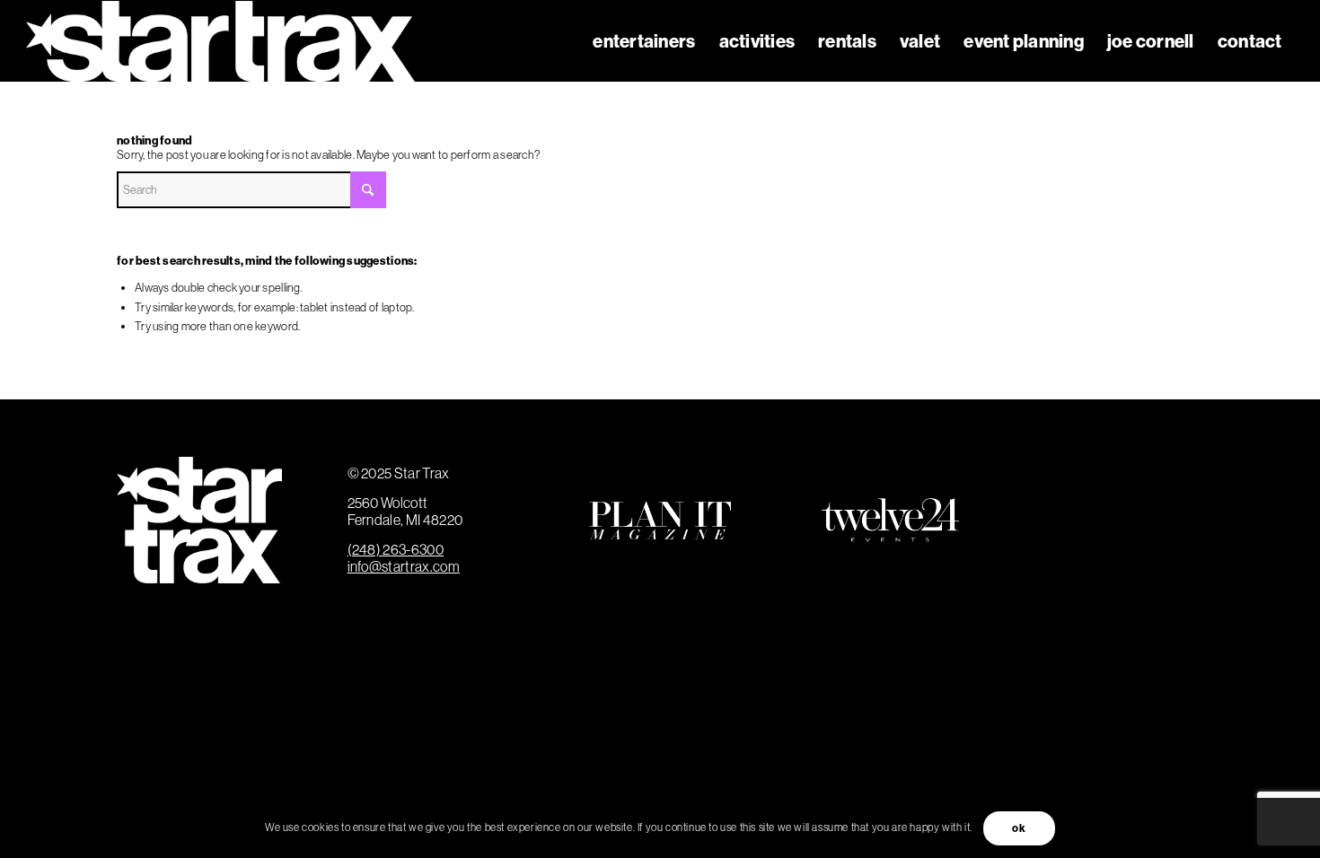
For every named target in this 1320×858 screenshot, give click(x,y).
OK (1018, 828)
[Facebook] (1087, 487)
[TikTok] (1154, 554)
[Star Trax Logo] (220, 41)
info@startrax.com (404, 566)
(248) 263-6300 (396, 549)
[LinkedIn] (1087, 554)
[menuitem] (644, 41)
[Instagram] (1154, 487)
